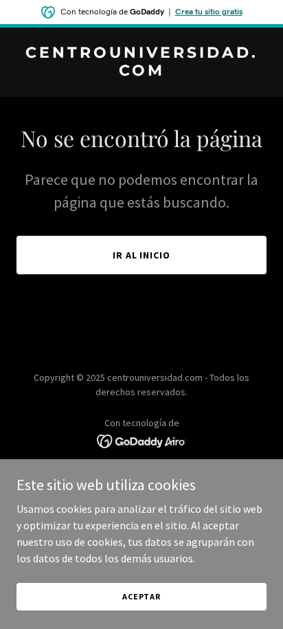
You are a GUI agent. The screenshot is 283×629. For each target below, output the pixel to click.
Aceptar (141, 596)
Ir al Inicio (142, 255)
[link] (141, 71)
